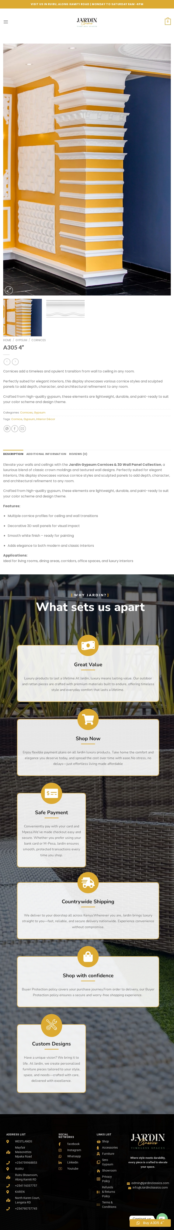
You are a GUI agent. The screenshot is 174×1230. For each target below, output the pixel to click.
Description (13, 454)
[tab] (13, 454)
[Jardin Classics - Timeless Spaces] (87, 22)
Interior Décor (45, 419)
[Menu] (5, 22)
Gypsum (21, 340)
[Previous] (12, 169)
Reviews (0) (78, 454)
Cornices (38, 340)
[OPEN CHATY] (162, 1219)
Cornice (16, 419)
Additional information (46, 454)
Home (7, 340)
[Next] (162, 169)
